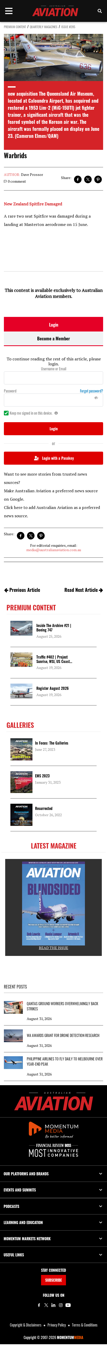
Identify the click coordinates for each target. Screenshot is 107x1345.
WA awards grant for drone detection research (63, 1035)
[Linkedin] (53, 1305)
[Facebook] (39, 1305)
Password (10, 391)
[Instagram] (60, 1305)
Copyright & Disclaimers (25, 1325)
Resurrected (43, 808)
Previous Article (24, 589)
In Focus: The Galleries (51, 743)
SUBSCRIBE (53, 1280)
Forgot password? (91, 391)
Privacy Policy (57, 1325)
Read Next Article (81, 589)
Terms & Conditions (84, 1325)
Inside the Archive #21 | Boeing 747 (53, 627)
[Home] (53, 1101)
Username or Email (53, 368)
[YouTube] (68, 1305)
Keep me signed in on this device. (31, 413)
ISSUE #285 (68, 26)
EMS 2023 (42, 775)
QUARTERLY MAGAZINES (43, 26)
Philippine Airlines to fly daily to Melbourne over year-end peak (65, 1061)
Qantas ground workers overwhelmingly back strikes (62, 1006)
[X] (46, 1305)
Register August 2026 (52, 688)
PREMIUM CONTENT (15, 26)
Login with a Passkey (58, 458)
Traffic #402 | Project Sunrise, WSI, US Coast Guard (53, 661)
